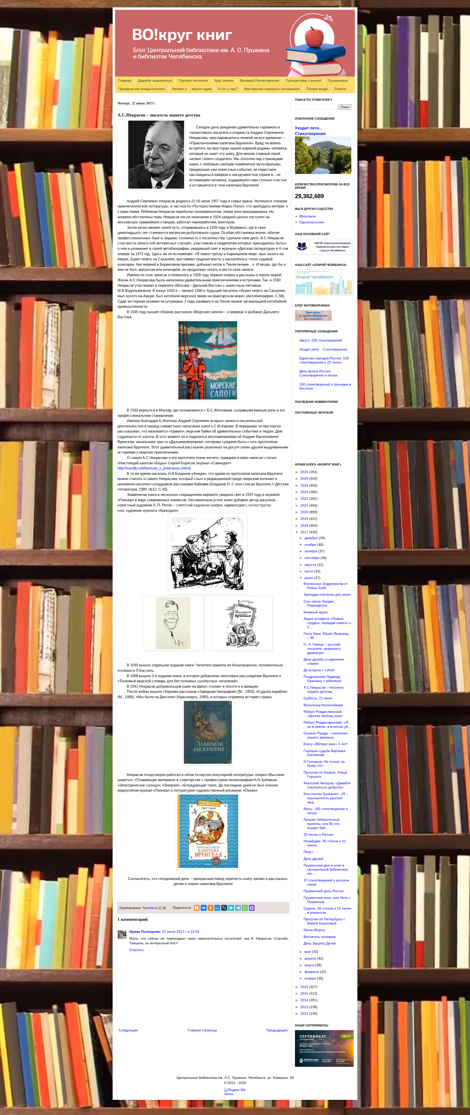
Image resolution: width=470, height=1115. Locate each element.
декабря (312, 538)
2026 (304, 472)
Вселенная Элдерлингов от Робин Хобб (326, 586)
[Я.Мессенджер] (231, 908)
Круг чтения (224, 80)
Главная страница (202, 1030)
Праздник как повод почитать (141, 89)
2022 (304, 499)
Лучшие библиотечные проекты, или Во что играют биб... (322, 824)
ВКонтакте (307, 216)
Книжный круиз (316, 612)
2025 (304, 478)
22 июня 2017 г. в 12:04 (180, 931)
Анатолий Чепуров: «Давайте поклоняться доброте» (327, 785)
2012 (304, 1013)
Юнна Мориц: (315, 930)
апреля (311, 958)
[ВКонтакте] (204, 908)
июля (309, 571)
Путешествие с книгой (303, 80)
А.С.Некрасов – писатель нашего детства (324, 689)
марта (310, 965)
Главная (124, 80)
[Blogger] (197, 908)
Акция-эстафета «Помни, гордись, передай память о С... (327, 623)
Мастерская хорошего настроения (272, 89)
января (311, 978)
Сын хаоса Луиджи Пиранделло (319, 603)
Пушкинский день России (324, 891)
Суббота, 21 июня (318, 698)
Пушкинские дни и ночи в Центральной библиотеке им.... (326, 869)
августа (311, 565)
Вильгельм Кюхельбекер (323, 705)
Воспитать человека (320, 937)
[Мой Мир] (217, 908)
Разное (340, 89)
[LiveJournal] (224, 908)
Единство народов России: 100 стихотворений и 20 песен (324, 360)
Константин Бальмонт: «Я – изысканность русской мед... (326, 798)
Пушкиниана (338, 80)
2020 (304, 512)
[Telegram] (238, 908)
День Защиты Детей (320, 943)
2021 (304, 505)
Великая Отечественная (259, 80)
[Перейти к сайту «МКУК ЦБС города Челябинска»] (324, 253)
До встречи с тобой (319, 670)
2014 (304, 1000)
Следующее (128, 1030)
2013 (304, 1007)
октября (311, 551)
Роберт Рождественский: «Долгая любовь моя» (323, 714)
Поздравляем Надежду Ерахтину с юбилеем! (323, 679)
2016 (304, 987)
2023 (304, 492)
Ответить (136, 950)
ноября (311, 544)
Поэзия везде (317, 89)
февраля (312, 972)
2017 (304, 532)
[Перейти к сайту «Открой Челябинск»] (324, 294)
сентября (312, 558)
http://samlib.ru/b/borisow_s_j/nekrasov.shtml (153, 468)
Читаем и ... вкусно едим (192, 89)
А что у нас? (228, 89)
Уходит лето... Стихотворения (323, 349)
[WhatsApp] (245, 908)
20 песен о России (318, 834)
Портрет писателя (193, 80)
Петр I (308, 852)
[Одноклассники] (210, 908)
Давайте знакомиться (155, 80)
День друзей (313, 859)
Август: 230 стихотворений (320, 340)
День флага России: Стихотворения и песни (318, 373)
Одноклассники (311, 222)
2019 (304, 519)
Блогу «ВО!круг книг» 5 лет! (326, 744)
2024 (304, 485)
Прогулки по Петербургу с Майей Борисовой (324, 921)
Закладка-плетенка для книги (327, 594)
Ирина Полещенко (145, 931)
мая (308, 952)
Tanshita (148, 908)
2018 (304, 525)
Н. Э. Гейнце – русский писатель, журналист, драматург (322, 648)
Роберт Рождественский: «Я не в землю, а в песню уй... (327, 724)
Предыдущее (277, 1030)
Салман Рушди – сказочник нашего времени (325, 735)
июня (309, 578)
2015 (304, 993)
